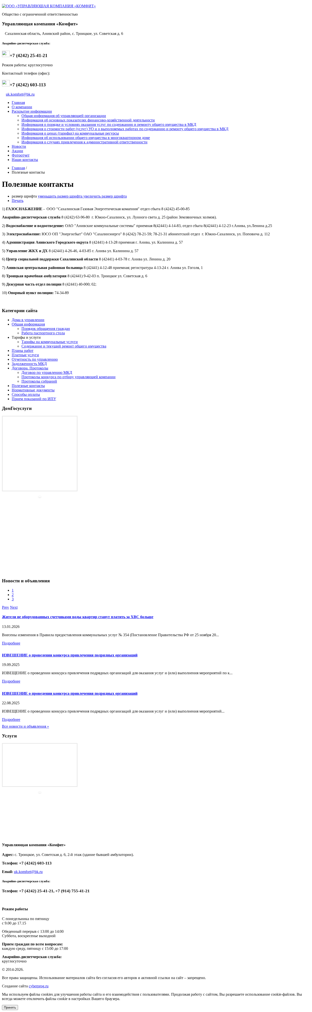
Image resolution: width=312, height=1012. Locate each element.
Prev (5, 607)
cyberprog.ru (39, 986)
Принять (10, 1007)
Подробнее (11, 643)
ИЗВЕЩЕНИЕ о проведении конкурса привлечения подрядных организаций (69, 655)
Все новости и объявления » (25, 726)
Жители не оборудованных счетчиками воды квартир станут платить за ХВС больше (77, 617)
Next (14, 607)
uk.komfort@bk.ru (20, 94)
